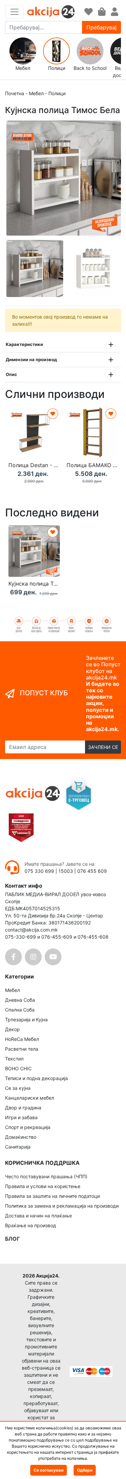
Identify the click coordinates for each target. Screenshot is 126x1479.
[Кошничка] (101, 12)
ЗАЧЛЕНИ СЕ (103, 747)
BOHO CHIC (18, 1068)
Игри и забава (21, 1117)
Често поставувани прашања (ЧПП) (46, 1176)
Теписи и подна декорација (36, 1078)
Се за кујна (18, 1088)
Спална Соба (20, 1010)
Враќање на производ (30, 1225)
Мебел (36, 93)
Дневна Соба (20, 1000)
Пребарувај (101, 27)
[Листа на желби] (88, 12)
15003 (65, 871)
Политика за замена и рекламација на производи (62, 1206)
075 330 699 (40, 871)
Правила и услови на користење (42, 1186)
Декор (12, 1029)
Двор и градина (23, 1107)
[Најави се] (114, 12)
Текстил (14, 1058)
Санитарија (18, 1147)
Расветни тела (21, 1049)
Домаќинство (20, 1137)
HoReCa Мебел (22, 1039)
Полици (57, 93)
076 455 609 (92, 871)
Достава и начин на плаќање (38, 1215)
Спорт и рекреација (27, 1127)
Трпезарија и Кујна (26, 1019)
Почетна (14, 93)
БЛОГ (12, 1238)
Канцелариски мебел (29, 1098)
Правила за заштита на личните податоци (52, 1196)
